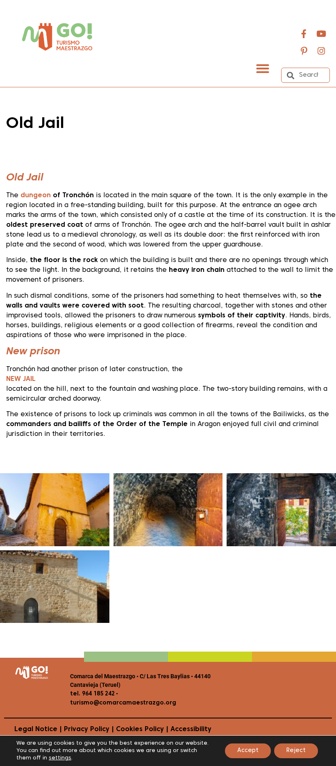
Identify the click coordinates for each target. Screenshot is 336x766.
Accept (248, 750)
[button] (262, 68)
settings (60, 758)
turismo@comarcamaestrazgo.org (123, 703)
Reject (296, 750)
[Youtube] (321, 33)
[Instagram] (321, 50)
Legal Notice (35, 729)
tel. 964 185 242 (92, 694)
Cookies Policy (140, 729)
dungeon (35, 195)
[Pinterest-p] (304, 50)
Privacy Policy (86, 729)
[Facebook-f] (304, 33)
